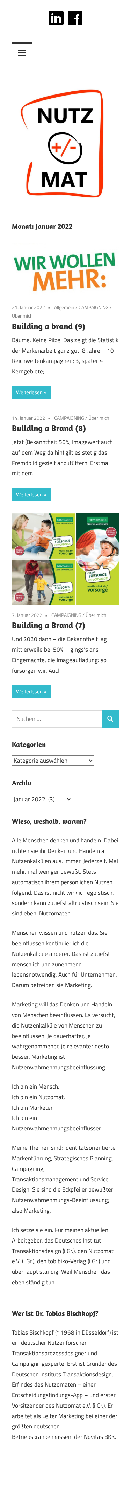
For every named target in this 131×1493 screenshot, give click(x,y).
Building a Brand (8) (49, 428)
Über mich (22, 315)
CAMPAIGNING (94, 307)
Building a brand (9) (48, 326)
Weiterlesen (29, 392)
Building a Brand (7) (48, 625)
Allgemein (64, 307)
